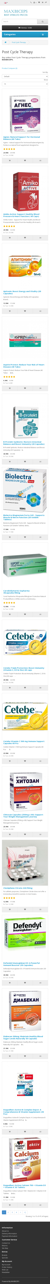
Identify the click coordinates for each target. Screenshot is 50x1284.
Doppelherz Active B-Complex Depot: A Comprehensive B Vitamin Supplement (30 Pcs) (23, 1111)
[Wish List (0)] (39, 2)
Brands (4, 1255)
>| (25, 1212)
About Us (5, 1231)
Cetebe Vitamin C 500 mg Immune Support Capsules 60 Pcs (23, 742)
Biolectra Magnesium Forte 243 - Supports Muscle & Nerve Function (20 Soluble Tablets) (23, 517)
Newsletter (6, 1272)
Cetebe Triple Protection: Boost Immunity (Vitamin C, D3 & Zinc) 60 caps (23, 669)
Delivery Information (9, 1233)
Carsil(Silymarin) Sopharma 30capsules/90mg (16, 591)
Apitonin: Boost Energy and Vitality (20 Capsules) (22, 292)
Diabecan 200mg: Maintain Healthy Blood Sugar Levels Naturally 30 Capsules (23, 1037)
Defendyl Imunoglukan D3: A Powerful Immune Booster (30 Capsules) (21, 964)
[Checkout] (46, 2)
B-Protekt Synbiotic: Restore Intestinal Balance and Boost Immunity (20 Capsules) (23, 443)
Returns (4, 1246)
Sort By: (45, 72)
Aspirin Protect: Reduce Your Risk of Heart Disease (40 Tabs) (23, 365)
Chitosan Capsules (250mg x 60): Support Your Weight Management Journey (23, 815)
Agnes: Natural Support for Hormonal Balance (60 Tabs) (21, 138)
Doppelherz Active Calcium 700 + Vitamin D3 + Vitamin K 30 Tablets (24, 1186)
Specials (5, 1258)
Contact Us (6, 1243)
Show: (46, 80)
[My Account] (35, 2)
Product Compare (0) (9, 68)
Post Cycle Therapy (19, 42)
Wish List (5, 1270)
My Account (6, 1265)
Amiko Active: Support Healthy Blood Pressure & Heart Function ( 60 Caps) (21, 215)
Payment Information (9, 1236)
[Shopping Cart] (42, 2)
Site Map (5, 1248)
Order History (7, 1267)
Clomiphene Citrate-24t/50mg (17, 888)
